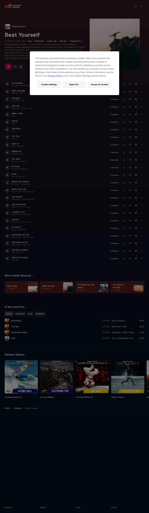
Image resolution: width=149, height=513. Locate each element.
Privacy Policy (55, 76)
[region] (74, 73)
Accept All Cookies (99, 84)
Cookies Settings (49, 84)
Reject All (73, 84)
